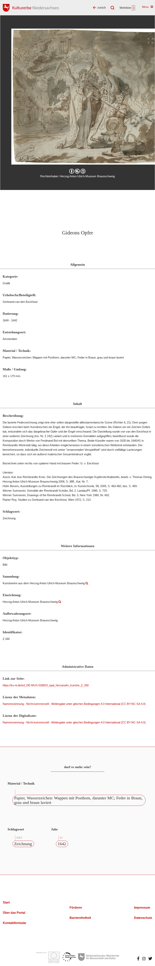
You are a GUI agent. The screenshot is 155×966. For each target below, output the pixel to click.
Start (6, 902)
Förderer (76, 907)
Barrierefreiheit (80, 917)
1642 (62, 843)
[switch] (150, 31)
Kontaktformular (14, 923)
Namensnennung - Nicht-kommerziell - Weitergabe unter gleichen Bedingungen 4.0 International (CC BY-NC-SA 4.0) (74, 703)
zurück (101, 7)
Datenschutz (143, 917)
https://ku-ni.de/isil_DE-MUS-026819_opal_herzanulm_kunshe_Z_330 (46, 685)
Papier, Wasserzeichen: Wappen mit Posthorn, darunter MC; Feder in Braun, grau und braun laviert (78, 800)
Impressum (142, 907)
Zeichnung (23, 843)
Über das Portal (14, 912)
